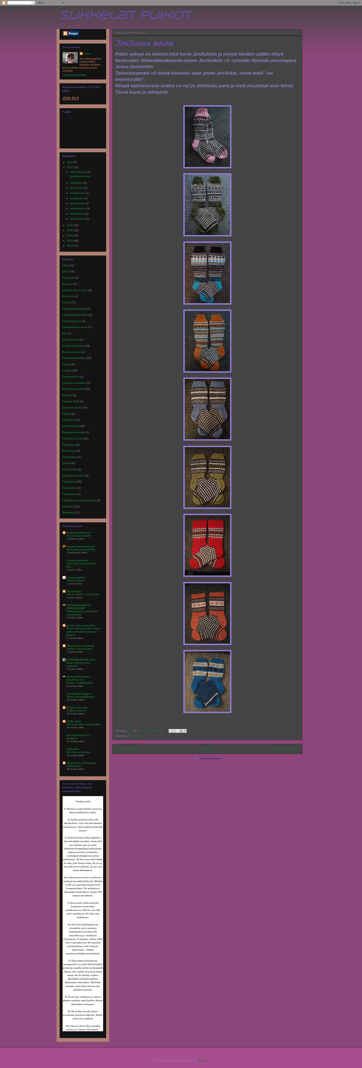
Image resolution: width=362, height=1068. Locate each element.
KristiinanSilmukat (78, 532)
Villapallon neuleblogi (80, 645)
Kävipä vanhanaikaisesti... (82, 696)
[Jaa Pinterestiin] (185, 731)
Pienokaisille (71, 426)
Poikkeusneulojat (74, 432)
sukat (138, 735)
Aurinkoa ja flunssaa (78, 752)
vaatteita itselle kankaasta (79, 500)
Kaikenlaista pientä (75, 327)
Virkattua (68, 506)
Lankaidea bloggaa (79, 693)
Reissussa (69, 450)
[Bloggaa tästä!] (174, 731)
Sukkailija (73, 749)
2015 (70, 230)
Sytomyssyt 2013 (73, 475)
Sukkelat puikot (125, 15)
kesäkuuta (77, 198)
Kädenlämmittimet (74, 358)
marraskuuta (78, 171)
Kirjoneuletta (71, 339)
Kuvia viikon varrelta (78, 535)
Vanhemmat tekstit (287, 749)
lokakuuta (77, 182)
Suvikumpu (74, 591)
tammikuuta (78, 218)
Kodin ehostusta (73, 345)
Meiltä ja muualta (73, 388)
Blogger (202, 1060)
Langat (67, 370)
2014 (70, 235)
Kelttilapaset (74, 766)
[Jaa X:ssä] (177, 731)
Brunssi (68, 283)
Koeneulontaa (72, 351)
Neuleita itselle (72, 407)
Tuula (87, 53)
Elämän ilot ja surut (75, 290)
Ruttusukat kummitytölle (81, 549)
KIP (65, 333)
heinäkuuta (77, 192)
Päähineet (69, 444)
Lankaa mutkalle (77, 560)
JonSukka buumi (144, 42)
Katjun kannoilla (77, 707)
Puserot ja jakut (73, 438)
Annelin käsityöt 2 (78, 735)
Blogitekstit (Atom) (211, 758)
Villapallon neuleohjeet (81, 762)
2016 (70, 225)
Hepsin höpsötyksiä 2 (81, 546)
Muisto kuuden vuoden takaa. (84, 724)
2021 (70, 162)
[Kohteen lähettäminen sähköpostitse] (170, 731)
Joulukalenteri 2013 (75, 314)
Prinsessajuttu (76, 577)
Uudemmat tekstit (126, 749)
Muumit (67, 395)
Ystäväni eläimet (76, 710)
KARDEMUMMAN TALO (81, 659)
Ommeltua (69, 419)
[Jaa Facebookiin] (181, 731)
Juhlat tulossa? (75, 580)
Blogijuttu (72, 738)
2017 (130, 735)
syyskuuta (77, 187)
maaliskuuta (78, 208)
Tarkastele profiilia (74, 75)
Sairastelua (70, 456)
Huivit (66, 302)
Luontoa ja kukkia (74, 382)
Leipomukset (71, 376)
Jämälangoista (72, 321)
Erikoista (68, 296)
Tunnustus (70, 487)
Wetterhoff (69, 512)
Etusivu (207, 749)
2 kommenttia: (155, 730)
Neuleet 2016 (71, 401)
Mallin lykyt (74, 721)
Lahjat (67, 364)
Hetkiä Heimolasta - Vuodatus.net (79, 678)
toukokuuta (78, 203)
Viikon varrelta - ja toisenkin (83, 594)
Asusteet (68, 277)
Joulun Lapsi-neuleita (79, 648)
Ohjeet (67, 413)
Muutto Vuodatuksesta (80, 682)
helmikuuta (77, 213)
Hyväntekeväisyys (74, 308)
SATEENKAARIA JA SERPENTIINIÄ (79, 607)
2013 (70, 240)
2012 (70, 245)
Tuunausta (70, 494)
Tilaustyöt (69, 481)
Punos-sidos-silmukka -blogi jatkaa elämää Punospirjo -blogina (83, 632)
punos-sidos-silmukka (81, 625)
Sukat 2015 (70, 469)
